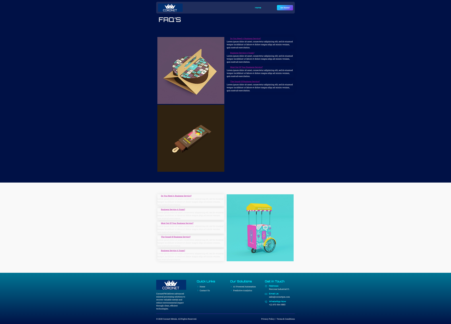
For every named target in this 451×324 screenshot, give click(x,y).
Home (258, 7)
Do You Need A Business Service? (245, 38)
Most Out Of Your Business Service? (246, 67)
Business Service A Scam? (242, 52)
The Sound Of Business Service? (245, 81)
